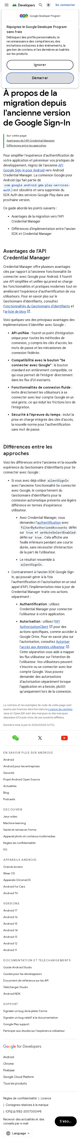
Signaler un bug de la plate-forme (25, 1011)
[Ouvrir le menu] (6, 5)
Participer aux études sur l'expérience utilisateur (34, 1031)
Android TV (10, 893)
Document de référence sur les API (25, 980)
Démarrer (40, 78)
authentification (49, 523)
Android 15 (10, 923)
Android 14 (10, 930)
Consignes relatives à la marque (27, 1105)
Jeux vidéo (10, 816)
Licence (46, 1098)
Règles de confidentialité (19, 843)
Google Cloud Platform (18, 1077)
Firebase (9, 1070)
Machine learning (14, 823)
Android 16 (10, 917)
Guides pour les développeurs (22, 974)
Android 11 (10, 950)
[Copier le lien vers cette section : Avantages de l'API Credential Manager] (54, 258)
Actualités (9, 786)
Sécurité (8, 773)
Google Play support (16, 1024)
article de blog (15, 312)
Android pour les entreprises (21, 766)
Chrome (8, 1064)
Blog (6, 792)
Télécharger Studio (15, 987)
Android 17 (10, 910)
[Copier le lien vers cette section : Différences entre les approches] (33, 453)
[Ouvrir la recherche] (40, 4)
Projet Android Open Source (21, 779)
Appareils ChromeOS (17, 880)
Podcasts (9, 799)
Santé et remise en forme (19, 830)
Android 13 (10, 937)
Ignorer (40, 65)
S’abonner (68, 1121)
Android (8, 759)
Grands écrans (13, 867)
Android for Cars (14, 886)
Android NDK (11, 994)
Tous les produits (15, 1083)
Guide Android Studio (17, 967)
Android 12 (10, 943)
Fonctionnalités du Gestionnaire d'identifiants (36, 306)
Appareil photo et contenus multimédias (29, 836)
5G (5, 849)
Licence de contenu (60, 709)
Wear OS (9, 873)
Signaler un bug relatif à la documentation (30, 1017)
